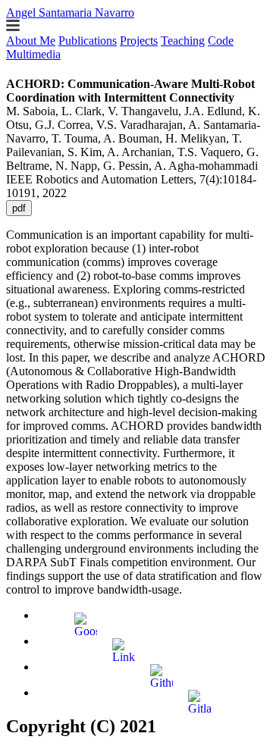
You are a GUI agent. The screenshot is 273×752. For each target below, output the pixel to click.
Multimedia (33, 54)
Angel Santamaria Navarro (70, 12)
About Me (30, 40)
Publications (87, 40)
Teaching (183, 40)
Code (221, 40)
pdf (19, 208)
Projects (139, 40)
